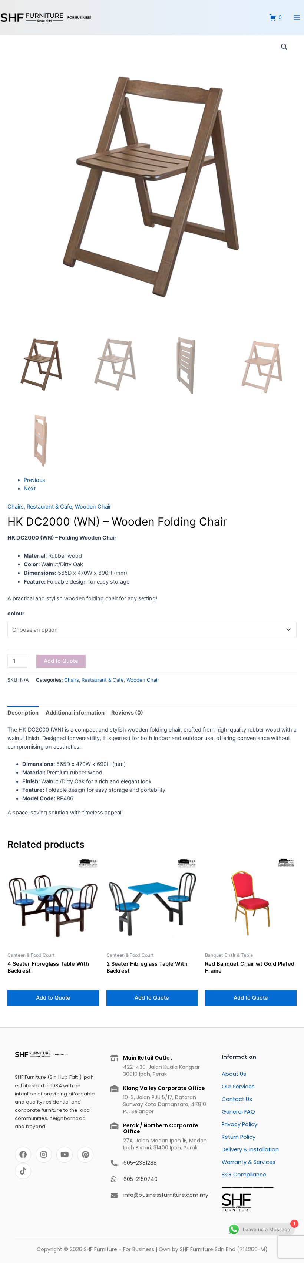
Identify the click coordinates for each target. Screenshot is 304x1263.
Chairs (15, 506)
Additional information (75, 712)
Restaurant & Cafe (49, 506)
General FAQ (238, 1111)
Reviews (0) (127, 712)
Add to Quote (61, 661)
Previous (34, 480)
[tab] (23, 713)
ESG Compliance (244, 1174)
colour (15, 613)
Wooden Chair (93, 506)
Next (30, 488)
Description (23, 712)
